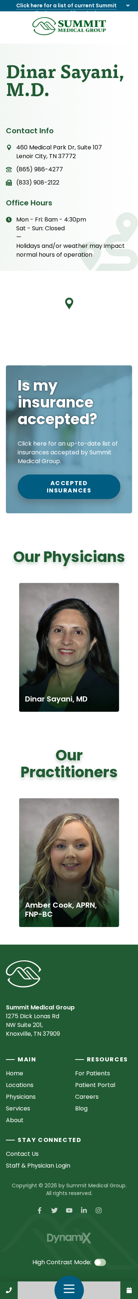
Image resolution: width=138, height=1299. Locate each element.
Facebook (39, 1210)
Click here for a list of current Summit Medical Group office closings (66, 9)
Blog (81, 1108)
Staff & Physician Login (38, 1165)
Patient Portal (95, 1085)
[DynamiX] (69, 1238)
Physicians (21, 1097)
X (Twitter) (54, 1210)
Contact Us (129, 1290)
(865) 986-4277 (39, 169)
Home (14, 1073)
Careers (87, 1097)
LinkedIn (84, 1210)
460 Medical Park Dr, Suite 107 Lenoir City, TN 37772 (59, 151)
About (15, 1120)
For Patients (92, 1073)
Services (18, 1108)
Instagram (98, 1210)
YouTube (69, 1210)
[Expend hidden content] (128, 6)
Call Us (9, 1290)
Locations (19, 1085)
